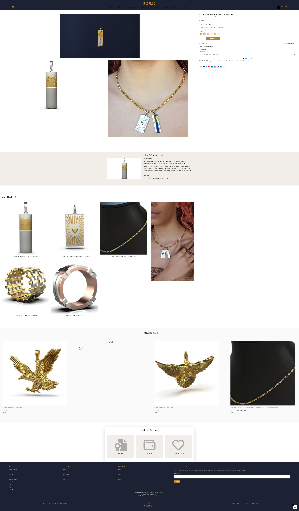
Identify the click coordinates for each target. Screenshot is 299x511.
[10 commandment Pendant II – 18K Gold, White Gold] (215, 34)
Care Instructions (12, 477)
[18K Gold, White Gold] (204, 34)
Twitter (119, 474)
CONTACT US (186, 7)
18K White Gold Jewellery (230, 61)
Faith (238, 61)
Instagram (120, 469)
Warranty (11, 474)
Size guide (11, 489)
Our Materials (12, 472)
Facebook (120, 472)
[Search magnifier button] (278, 7)
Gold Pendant (244, 61)
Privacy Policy (242, 470)
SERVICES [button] (175, 7)
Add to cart (213, 38)
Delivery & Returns (13, 469)
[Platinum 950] (218, 34)
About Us (65, 469)
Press (64, 479)
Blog (64, 472)
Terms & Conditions (235, 503)
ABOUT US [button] (165, 7)
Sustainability (66, 474)
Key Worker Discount (13, 482)
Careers (65, 482)
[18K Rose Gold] (208, 34)
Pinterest (119, 479)
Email (178, 473)
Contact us (11, 484)
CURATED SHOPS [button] (154, 7)
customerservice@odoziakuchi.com (153, 496)
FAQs (10, 487)
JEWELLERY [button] (120, 7)
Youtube (119, 477)
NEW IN (111, 7)
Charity (64, 477)
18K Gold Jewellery (218, 61)
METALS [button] (143, 7)
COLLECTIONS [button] (132, 7)
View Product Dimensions (289, 43)
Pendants (250, 61)
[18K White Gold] (211, 34)
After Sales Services (13, 479)
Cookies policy (254, 503)
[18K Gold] (201, 34)
